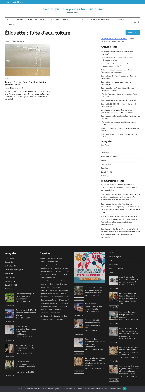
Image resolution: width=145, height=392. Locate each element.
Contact (10, 24)
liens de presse (61, 284)
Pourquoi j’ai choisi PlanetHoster (114, 39)
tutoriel (60, 319)
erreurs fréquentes (47, 281)
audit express (45, 265)
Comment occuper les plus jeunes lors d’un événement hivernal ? (94, 290)
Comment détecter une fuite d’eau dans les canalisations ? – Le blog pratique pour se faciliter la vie (120, 206)
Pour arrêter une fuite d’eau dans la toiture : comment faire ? (27, 83)
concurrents (44, 274)
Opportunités (120, 20)
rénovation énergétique (48, 306)
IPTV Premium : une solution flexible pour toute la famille (93, 306)
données (64, 274)
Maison (19, 20)
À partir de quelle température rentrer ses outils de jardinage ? (128, 279)
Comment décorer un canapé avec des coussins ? (118, 100)
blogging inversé (46, 271)
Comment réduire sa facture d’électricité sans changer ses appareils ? (129, 295)
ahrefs (42, 258)
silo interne (44, 313)
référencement (63, 300)
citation (66, 271)
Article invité (113, 264)
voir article (79, 299)
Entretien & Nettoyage (100, 20)
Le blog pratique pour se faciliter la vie (72, 9)
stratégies (44, 316)
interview (43, 284)
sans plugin (64, 306)
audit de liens (53, 262)
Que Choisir (82, 20)
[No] (142, 389)
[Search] (138, 22)
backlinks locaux (46, 268)
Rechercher (132, 33)
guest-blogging (61, 281)
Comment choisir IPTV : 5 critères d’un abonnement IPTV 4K (26, 312)
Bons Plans (54, 20)
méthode (43, 290)
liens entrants (45, 287)
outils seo (64, 294)
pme (67, 297)
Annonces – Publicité (116, 268)
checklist (58, 271)
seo (50, 310)
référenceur (64, 303)
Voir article (10, 305)
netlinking (53, 290)
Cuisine (29, 20)
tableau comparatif (47, 319)
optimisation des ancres (49, 294)
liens (51, 284)
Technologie (67, 20)
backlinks (56, 265)
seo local (57, 310)
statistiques (55, 313)
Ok (124, 389)
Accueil (10, 20)
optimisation (63, 290)
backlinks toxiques (61, 268)
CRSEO (111, 260)
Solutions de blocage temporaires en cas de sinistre (25, 347)
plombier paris (57, 297)
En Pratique (40, 20)
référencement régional (48, 303)
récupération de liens (48, 300)
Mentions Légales (115, 257)
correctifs (55, 274)
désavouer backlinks (47, 278)
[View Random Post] (135, 22)
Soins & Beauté (106, 172)
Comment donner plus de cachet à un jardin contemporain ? (26, 296)
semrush (43, 310)
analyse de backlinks (55, 258)
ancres (42, 262)
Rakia (7, 88)
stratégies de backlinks (59, 316)
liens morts (57, 287)
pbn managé (44, 297)
